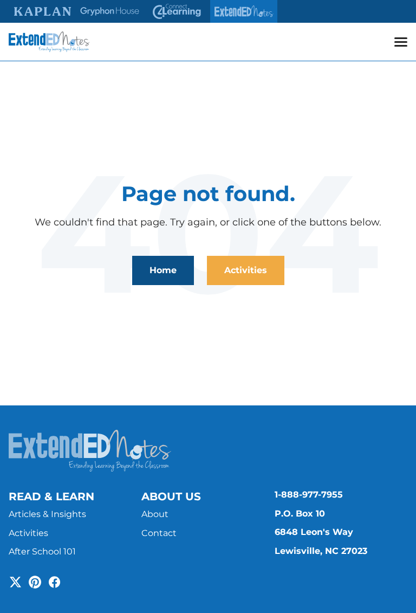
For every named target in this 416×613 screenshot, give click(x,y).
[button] (400, 41)
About (154, 514)
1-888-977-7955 (309, 494)
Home (163, 270)
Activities (245, 270)
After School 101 (42, 551)
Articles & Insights (47, 514)
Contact (159, 533)
